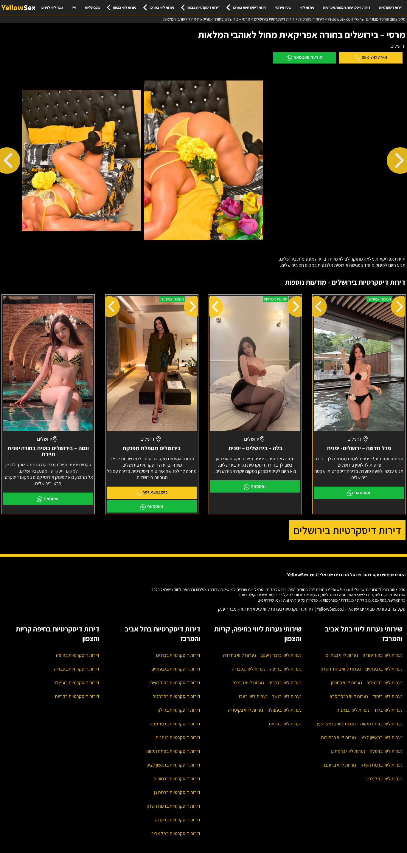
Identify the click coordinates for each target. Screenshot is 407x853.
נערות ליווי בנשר (287, 696)
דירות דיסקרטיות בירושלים (347, 530)
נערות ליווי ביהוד (387, 696)
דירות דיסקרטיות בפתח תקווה (173, 751)
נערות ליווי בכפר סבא (349, 696)
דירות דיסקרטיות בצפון (203, 7)
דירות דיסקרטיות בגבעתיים (176, 669)
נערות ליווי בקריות (285, 724)
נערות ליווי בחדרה (239, 655)
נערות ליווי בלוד (388, 710)
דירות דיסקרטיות (391, 7)
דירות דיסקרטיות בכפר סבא (175, 724)
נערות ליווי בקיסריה (245, 710)
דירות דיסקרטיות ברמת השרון (174, 806)
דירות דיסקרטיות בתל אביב (176, 833)
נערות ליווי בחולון (346, 682)
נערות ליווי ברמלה (386, 751)
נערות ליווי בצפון (124, 7)
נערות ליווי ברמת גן (348, 751)
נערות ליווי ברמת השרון (382, 765)
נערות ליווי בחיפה (286, 669)
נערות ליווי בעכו (253, 696)
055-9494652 (155, 493)
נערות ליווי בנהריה (285, 682)
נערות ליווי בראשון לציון (382, 737)
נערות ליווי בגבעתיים (384, 669)
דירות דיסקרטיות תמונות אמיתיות (346, 7)
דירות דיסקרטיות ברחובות (177, 778)
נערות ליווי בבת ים (342, 655)
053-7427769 (374, 57)
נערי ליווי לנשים (52, 7)
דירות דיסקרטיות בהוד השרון (174, 682)
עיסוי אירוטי (283, 7)
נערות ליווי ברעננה (339, 765)
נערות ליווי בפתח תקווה (381, 724)
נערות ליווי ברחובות (338, 737)
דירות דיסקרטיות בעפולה (77, 682)
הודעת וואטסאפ (307, 57)
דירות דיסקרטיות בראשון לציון (174, 765)
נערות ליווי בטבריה (248, 669)
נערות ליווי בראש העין (336, 724)
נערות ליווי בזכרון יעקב (281, 655)
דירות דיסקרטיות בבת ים (178, 655)
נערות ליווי (307, 7)
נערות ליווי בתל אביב (384, 778)
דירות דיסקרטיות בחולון (179, 710)
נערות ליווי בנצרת (248, 682)
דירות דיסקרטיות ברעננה (178, 820)
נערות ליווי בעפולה (285, 710)
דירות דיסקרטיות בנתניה (178, 737)
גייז (74, 7)
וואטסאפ (362, 493)
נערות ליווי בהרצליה (384, 682)
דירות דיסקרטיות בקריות (77, 696)
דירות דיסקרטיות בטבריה (77, 669)
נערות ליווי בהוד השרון (341, 669)
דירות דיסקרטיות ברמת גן (177, 792)
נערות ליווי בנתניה (353, 710)
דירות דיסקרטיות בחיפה (78, 655)
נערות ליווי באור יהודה (383, 655)
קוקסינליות (92, 7)
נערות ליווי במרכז (162, 7)
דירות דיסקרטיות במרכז (250, 7)
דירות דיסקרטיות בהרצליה (177, 696)
